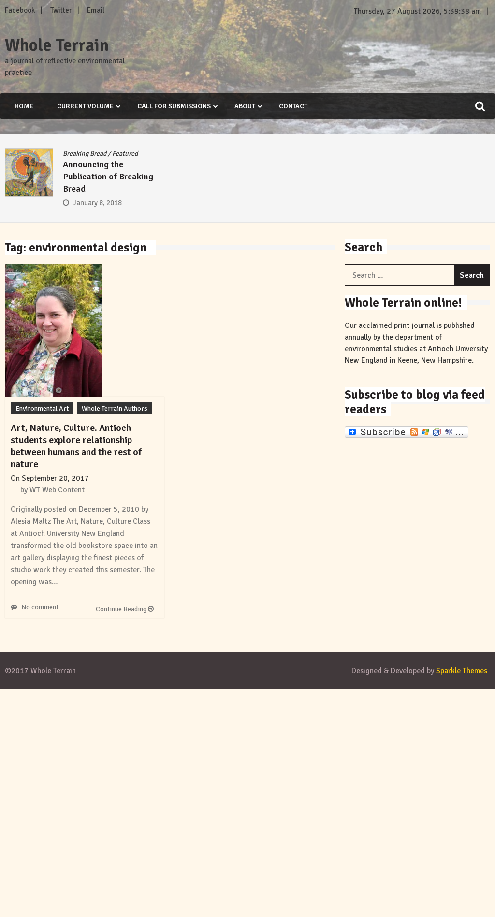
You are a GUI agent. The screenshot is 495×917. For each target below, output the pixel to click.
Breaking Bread (84, 153)
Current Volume (85, 106)
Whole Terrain (57, 45)
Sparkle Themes (461, 671)
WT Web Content (57, 490)
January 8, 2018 (97, 202)
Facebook (20, 10)
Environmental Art (42, 408)
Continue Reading (122, 609)
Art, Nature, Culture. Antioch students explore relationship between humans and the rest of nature (76, 446)
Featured (125, 153)
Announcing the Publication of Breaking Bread (108, 176)
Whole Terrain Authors (114, 408)
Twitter (61, 10)
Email (95, 10)
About (244, 106)
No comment (39, 607)
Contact (293, 106)
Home (24, 106)
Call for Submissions (174, 106)
